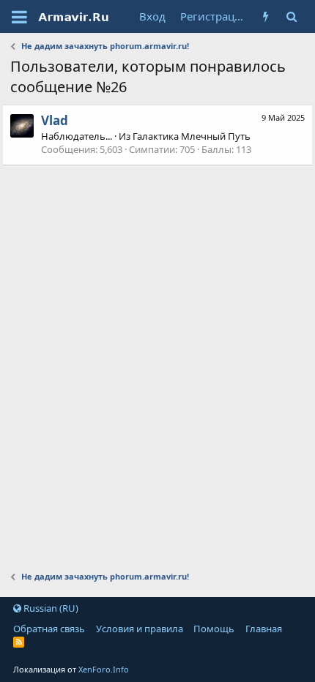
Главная (263, 628)
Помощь (213, 628)
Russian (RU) (49, 608)
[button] (19, 16)
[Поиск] (292, 16)
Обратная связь (49, 628)
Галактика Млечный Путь (192, 136)
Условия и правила (139, 628)
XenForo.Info (103, 669)
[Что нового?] (266, 16)
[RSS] (18, 642)
